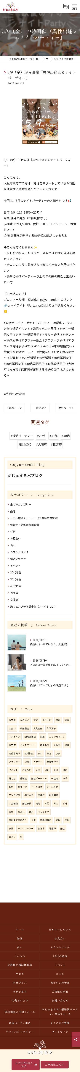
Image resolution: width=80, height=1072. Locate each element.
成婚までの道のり (18, 820)
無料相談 (29, 753)
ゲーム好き (52, 786)
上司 (56, 769)
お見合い (15, 538)
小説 (58, 753)
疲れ (67, 719)
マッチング (43, 811)
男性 (56, 803)
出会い (12, 728)
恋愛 (35, 719)
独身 (67, 744)
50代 (11, 786)
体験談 (23, 778)
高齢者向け (14, 753)
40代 (65, 778)
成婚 (38, 803)
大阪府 (57, 744)
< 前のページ (14, 408)
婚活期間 (53, 795)
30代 (67, 820)
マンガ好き (14, 795)
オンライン (14, 736)
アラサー (37, 761)
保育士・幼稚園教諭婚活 (24, 525)
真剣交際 (37, 728)
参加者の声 (52, 761)
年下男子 (51, 728)
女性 (11, 828)
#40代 (66, 435)
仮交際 (12, 719)
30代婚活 (20, 393)
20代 (58, 820)
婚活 (12, 511)
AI (21, 836)
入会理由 (13, 803)
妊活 (12, 531)
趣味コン (22, 786)
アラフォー (14, 761)
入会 (38, 769)
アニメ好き (36, 786)
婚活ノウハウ (18, 559)
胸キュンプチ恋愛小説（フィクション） (33, 606)
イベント (15, 565)
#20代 (41, 435)
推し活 (12, 778)
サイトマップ (60, 1032)
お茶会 (21, 811)
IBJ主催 (55, 778)
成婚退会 (24, 728)
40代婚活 (15, 586)
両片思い (24, 719)
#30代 (53, 435)
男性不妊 (46, 719)
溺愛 (65, 769)
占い (12, 545)
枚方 (49, 753)
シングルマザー (25, 828)
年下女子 (29, 795)
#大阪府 (41, 444)
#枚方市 (56, 444)
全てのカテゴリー (20, 504)
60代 (47, 803)
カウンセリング (19, 552)
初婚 (27, 761)
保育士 (41, 828)
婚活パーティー (39, 778)
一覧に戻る (40, 408)
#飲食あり (25, 444)
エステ (12, 836)
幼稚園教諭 (30, 736)
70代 (11, 811)
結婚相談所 (45, 820)
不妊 (65, 803)
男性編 (14, 593)
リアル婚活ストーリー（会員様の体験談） (35, 518)
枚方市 (12, 744)
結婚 (58, 719)
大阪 (33, 820)
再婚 (42, 736)
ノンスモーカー (28, 744)
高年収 (41, 795)
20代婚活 (9, 393)
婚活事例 (26, 803)
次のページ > (65, 408)
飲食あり (44, 744)
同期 (47, 769)
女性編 (14, 599)
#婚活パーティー (21, 435)
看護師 (52, 828)
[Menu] (74, 6)
